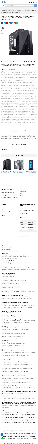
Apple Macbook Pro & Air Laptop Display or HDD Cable (13, 343)
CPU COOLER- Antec (27, 304)
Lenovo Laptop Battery (25, 329)
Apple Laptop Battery (24, 327)
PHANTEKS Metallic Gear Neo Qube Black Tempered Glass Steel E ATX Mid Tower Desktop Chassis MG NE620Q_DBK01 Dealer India (19, 77)
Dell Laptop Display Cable (7, 345)
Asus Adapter (31, 320)
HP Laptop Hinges (5, 364)
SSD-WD (17, 283)
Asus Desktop (20, 256)
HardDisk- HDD (13, 280)
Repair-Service (23, 191)
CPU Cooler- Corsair (19, 305)
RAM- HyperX (12, 292)
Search (35, 5)
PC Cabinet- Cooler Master (25, 267)
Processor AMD (10, 287)
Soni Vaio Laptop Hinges (26, 364)
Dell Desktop (4, 254)
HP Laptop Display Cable (19, 345)
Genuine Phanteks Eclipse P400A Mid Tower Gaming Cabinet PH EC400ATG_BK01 (6, 172)
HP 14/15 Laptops (11, 398)
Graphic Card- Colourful (24, 296)
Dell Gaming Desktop (23, 254)
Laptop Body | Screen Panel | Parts (8, 316)
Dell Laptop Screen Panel (6, 369)
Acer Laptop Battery (14, 327)
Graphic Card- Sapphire (6, 300)
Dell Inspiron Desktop (12, 254)
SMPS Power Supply (5, 274)
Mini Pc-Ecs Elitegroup (6, 258)
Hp (17, 251)
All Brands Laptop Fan (6, 350)
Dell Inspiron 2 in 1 (23, 405)
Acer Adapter (24, 320)
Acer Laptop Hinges (18, 361)
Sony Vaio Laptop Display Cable (8, 346)
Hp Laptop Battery (15, 329)
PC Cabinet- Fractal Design (7, 269)
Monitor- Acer (18, 384)
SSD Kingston (22, 281)
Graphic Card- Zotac (17, 300)
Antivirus (3, 247)
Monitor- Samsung (19, 385)
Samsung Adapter (5, 323)
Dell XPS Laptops (5, 407)
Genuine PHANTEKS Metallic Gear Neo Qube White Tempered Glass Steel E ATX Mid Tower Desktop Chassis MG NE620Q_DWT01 (18, 173)
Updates (21, 195)
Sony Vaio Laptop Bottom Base (21, 338)
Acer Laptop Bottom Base (19, 333)
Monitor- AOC (33, 384)
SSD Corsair (15, 281)
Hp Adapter (20, 322)
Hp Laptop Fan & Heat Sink (20, 353)
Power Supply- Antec (16, 274)
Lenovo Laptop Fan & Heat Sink (8, 355)
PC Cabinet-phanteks (10, 69)
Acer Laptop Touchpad (20, 375)
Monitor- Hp (17, 387)
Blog (21, 189)
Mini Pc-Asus (27, 256)
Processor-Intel (18, 287)
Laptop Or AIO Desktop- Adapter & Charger (10, 320)
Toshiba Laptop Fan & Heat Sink (8, 357)
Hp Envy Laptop (4, 400)
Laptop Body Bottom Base (7, 333)
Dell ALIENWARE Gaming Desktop (8, 256)
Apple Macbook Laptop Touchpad (8, 376)
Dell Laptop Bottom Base (6, 336)
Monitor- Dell (4, 385)
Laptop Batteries (5, 327)
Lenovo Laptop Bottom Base (7, 338)
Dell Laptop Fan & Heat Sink (7, 353)
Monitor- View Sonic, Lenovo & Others (18, 388)
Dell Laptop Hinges (24, 362)
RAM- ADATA (16, 291)
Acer (15, 251)
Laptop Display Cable (6, 342)
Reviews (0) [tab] (23, 130)
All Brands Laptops (5, 393)
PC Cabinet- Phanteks (19, 269)
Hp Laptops (20, 393)
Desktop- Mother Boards (25, 262)
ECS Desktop (15, 258)
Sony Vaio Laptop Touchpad (7, 380)
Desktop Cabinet (5, 267)
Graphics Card (4, 296)
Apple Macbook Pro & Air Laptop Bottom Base (11, 334)
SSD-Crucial (4, 283)
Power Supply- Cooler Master (7, 276)
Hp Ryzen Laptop (30, 398)
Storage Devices (4, 280)
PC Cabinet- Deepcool (6, 270)
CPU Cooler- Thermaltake (26, 307)
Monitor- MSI (4, 387)
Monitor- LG (11, 385)
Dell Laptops (13, 393)
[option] (7, 167)
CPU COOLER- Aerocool (6, 308)
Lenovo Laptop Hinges (15, 364)
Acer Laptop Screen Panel (26, 368)
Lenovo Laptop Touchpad (27, 378)
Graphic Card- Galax (5, 298)
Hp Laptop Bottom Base (18, 336)
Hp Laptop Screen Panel (19, 369)
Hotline (32, 1)
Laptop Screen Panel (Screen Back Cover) (10, 368)
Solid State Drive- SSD (6, 281)
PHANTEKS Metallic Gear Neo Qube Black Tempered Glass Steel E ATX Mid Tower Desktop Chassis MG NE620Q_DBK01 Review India (19, 111)
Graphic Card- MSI (27, 298)
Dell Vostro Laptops (32, 405)
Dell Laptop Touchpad (6, 378)
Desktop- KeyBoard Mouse (7, 312)
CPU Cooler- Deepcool (30, 305)
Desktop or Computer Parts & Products (9, 262)
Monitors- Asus (25, 384)
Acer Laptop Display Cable (17, 342)
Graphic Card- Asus (13, 296)
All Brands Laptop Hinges (6, 361)
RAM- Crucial (30, 291)
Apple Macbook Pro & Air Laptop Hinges (9, 362)
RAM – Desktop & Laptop (6, 291)
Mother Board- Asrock (6, 263)
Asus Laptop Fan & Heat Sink (28, 352)
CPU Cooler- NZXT (15, 307)
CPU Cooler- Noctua (5, 307)
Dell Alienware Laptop (13, 405)
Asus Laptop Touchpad (22, 376)
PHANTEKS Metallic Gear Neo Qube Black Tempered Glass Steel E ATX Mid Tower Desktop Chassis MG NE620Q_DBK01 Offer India (19, 106)
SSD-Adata (28, 281)
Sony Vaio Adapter (5, 322)
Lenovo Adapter (13, 322)
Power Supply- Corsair (27, 274)
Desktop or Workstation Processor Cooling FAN (11, 304)
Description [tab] (15, 130)
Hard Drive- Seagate (21, 280)
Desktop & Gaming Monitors (7, 384)
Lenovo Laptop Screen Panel (7, 371)
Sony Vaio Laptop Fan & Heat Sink (23, 355)
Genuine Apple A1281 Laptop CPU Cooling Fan (11, 352)
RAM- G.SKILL (4, 292)
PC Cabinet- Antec (14, 267)
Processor (3, 287)
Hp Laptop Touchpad (16, 378)
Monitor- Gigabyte (5, 388)
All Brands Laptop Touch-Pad (7, 375)
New (21, 193)
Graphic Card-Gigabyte (17, 298)
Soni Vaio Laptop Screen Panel (21, 371)
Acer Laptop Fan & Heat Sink (18, 350)
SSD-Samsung (11, 283)
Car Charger (9, 247)
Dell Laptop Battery (5, 329)
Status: (2, 59)
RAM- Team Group (20, 292)
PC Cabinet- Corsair (29, 269)
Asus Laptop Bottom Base (27, 334)
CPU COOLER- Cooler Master (7, 305)
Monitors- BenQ (27, 385)
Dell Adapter (27, 322)
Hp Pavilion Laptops (20, 398)
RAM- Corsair (23, 291)
